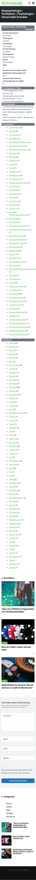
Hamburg (12, 439)
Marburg (12, 494)
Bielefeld (12, 354)
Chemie (12, 164)
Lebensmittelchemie (16, 243)
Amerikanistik (14, 127)
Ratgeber (9, 813)
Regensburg (13, 523)
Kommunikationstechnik (18, 226)
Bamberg (12, 347)
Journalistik (13, 222)
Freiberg (12, 417)
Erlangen (12, 406)
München (12, 501)
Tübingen (12, 545)
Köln (10, 475)
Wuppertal (13, 564)
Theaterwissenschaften (18, 323)
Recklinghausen (15, 520)
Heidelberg (13, 446)
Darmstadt (13, 380)
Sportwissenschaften (17, 312)
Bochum (12, 358)
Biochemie (13, 153)
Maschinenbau (14, 247)
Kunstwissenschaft (16, 236)
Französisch (13, 186)
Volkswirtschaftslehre (17, 331)
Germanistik (13, 201)
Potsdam (12, 516)
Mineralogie (13, 265)
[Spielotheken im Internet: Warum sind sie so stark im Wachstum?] (18, 669)
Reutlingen (13, 527)
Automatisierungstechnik (18, 142)
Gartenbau (13, 190)
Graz (11, 431)
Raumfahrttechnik (16, 297)
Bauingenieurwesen (16, 146)
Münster (12, 505)
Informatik (13, 218)
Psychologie (13, 294)
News (4, 605)
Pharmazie (13, 275)
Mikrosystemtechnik (16, 262)
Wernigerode (14, 557)
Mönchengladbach (16, 498)
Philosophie (13, 279)
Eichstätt (12, 398)
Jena (10, 457)
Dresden (12, 387)
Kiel (10, 472)
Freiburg (12, 420)
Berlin (11, 350)
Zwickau (12, 568)
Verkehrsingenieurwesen (18, 327)
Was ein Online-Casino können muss (21, 837)
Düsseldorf (13, 394)
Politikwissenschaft (16, 286)
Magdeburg (13, 483)
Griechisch (13, 208)
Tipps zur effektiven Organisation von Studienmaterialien (18, 610)
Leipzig (11, 479)
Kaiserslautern (14, 461)
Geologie (12, 197)
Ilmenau (12, 453)
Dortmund (13, 383)
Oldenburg (13, 509)
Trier (10, 542)
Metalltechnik (14, 258)
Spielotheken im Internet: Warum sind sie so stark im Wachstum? (17, 686)
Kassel (11, 468)
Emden (11, 402)
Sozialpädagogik (15, 305)
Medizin (12, 254)
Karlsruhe (12, 464)
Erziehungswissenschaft (18, 183)
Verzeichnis (10, 816)
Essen (11, 409)
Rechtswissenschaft (16, 301)
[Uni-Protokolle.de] (12, 3)
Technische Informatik (17, 320)
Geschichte (13, 205)
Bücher (9, 803)
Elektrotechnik (14, 175)
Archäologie (13, 135)
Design (11, 168)
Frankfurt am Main (16, 413)
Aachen (12, 343)
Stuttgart (12, 538)
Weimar (12, 553)
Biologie (12, 157)
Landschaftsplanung (16, 240)
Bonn (11, 361)
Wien (11, 560)
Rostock (12, 531)
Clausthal (12, 376)
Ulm (10, 549)
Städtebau (13, 316)
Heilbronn (13, 450)
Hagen (11, 435)
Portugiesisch (14, 290)
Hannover (12, 442)
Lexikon (9, 806)
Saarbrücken (14, 534)
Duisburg (12, 391)
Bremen (12, 369)
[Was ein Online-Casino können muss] (18, 631)
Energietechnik (14, 179)
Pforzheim (13, 512)
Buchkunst (13, 161)
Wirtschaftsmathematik (18, 334)
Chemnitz (12, 372)
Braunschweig (14, 365)
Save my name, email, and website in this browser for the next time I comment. (17, 771)
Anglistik (12, 131)
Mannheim (13, 490)
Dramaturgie (14, 172)
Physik (11, 283)
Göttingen (13, 428)
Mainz (11, 487)
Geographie (13, 194)
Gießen (11, 424)
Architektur (13, 138)
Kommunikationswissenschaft (20, 229)
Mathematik (13, 251)
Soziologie (13, 308)
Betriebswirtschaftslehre (18, 149)
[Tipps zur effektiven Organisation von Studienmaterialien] (18, 593)
